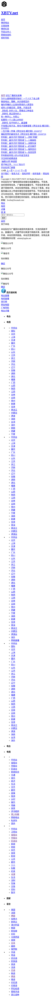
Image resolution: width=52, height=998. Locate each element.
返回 (3, 221)
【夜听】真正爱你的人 (11, 114)
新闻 (13, 844)
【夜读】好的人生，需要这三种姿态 (17, 111)
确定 (3, 264)
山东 (13, 352)
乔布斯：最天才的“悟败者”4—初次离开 (18, 146)
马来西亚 (15, 937)
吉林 (13, 395)
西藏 (13, 431)
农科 (13, 889)
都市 (13, 790)
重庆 (13, 343)
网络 (13, 428)
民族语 (14, 961)
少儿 (13, 865)
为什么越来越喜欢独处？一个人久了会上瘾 (20, 98)
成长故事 (18, 95)
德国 (13, 916)
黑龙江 (14, 410)
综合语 (14, 958)
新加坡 (14, 931)
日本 (13, 943)
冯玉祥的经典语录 (9, 158)
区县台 (14, 769)
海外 (13, 425)
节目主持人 (6, 32)
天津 (13, 340)
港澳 (13, 416)
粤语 (13, 955)
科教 (13, 868)
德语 (13, 976)
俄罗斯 (14, 949)
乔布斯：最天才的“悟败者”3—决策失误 (18, 143)
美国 (13, 910)
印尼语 (14, 982)
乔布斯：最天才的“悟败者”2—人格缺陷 (18, 140)
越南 (13, 946)
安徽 (13, 370)
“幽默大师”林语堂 (9, 161)
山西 (13, 385)
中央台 (14, 328)
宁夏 (13, 434)
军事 (13, 883)
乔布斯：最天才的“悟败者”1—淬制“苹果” (19, 137)
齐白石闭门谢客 (8, 167)
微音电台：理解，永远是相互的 (15, 101)
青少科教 (15, 814)
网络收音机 (6, 35)
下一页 (24, 170)
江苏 (13, 355)
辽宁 (13, 367)
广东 (13, 346)
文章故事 (5, 26)
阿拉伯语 (15, 989)
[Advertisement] (26, 66)
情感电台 (5, 23)
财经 (13, 847)
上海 (13, 337)
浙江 (13, 358)
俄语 (13, 979)
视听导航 (5, 38)
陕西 (13, 389)
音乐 (13, 778)
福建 (13, 379)
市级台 (14, 766)
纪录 (13, 871)
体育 (13, 808)
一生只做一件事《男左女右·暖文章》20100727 (21, 131)
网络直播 (15, 640)
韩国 (13, 928)
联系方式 (15, 174)
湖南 (13, 373)
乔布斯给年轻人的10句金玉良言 (15, 155)
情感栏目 (5, 29)
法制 (13, 880)
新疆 (13, 404)
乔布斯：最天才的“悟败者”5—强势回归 (18, 149)
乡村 (13, 799)
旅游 (13, 796)
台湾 (13, 422)
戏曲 (13, 805)
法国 (13, 913)
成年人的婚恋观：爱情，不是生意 (16, 108)
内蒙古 (14, 413)
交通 (13, 775)
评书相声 (15, 811)
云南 (13, 398)
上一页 (10, 170)
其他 (13, 823)
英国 (13, 940)
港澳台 (14, 534)
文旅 (13, 886)
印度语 (14, 985)
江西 (13, 392)
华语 (13, 952)
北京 (13, 334)
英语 (13, 964)
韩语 (13, 973)
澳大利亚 (15, 925)
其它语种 (15, 995)
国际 (13, 331)
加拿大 (14, 919)
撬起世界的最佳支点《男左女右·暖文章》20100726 (23, 134)
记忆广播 (10, 95)
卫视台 (14, 832)
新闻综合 (15, 772)
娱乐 (13, 802)
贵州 (13, 401)
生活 (13, 784)
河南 (13, 361)
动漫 (13, 874)
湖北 (13, 376)
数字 (13, 892)
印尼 (13, 934)
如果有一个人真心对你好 (12, 120)
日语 (13, 970)
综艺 (13, 850)
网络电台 (15, 817)
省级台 (14, 763)
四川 (13, 349)
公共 (13, 859)
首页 (3, 20)
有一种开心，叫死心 (10, 117)
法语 (13, 967)
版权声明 (26, 174)
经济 (13, 781)
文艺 (13, 787)
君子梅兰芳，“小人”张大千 (13, 164)
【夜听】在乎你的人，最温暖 (14, 123)
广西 (13, 382)
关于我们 (5, 174)
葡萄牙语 (15, 992)
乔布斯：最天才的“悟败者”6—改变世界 (18, 152)
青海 (13, 525)
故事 (13, 793)
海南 (13, 419)
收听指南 (36, 174)
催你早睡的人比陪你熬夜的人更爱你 (17, 105)
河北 (13, 364)
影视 (13, 856)
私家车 (14, 820)
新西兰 (14, 922)
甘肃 (13, 407)
